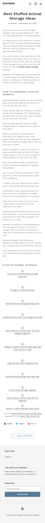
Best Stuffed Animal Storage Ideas (27, 413)
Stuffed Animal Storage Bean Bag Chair (22, 304)
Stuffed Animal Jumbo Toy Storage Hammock (22, 317)
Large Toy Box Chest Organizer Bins (22, 363)
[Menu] (40, 3)
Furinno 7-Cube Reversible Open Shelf (22, 408)
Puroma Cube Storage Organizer (22, 390)
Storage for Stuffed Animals (22, 290)
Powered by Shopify (31, 515)
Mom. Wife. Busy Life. (30, 416)
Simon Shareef (17, 515)
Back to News (24, 436)
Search (8, 457)
